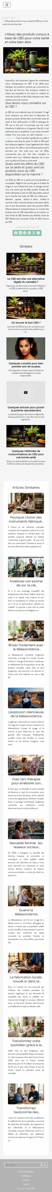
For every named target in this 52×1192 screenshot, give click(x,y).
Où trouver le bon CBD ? (26, 322)
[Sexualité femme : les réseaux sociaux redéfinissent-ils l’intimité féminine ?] (26, 828)
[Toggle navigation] (7, 5)
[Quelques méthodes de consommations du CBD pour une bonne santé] (25, 436)
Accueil (4, 17)
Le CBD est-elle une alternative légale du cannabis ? (26, 280)
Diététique (26, 1176)
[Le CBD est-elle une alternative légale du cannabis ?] (25, 264)
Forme (26, 1180)
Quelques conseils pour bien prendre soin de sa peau (26, 365)
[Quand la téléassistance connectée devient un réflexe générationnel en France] (26, 895)
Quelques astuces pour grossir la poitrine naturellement (26, 409)
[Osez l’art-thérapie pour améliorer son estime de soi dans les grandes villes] (26, 764)
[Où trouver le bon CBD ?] (25, 308)
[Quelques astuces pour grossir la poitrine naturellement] (25, 392)
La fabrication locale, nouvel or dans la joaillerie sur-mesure (26, 981)
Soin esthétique (26, 1171)
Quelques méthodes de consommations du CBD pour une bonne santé (26, 454)
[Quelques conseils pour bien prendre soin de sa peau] (25, 348)
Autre (13, 17)
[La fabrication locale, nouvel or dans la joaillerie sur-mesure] (26, 962)
